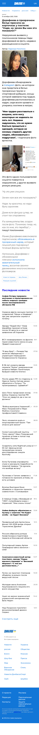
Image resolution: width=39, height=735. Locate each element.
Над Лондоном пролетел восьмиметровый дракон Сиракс (14, 610)
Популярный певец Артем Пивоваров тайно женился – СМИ (16, 547)
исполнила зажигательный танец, (13, 262)
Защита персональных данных (25, 704)
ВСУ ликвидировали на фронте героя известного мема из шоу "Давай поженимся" (17, 342)
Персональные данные (25, 698)
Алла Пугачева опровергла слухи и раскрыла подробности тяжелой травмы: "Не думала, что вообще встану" (17, 465)
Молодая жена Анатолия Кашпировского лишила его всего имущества (16, 587)
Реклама (22, 693)
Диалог (4, 14)
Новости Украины (9, 277)
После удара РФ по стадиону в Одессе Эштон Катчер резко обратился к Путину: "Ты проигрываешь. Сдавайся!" (17, 382)
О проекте (6, 693)
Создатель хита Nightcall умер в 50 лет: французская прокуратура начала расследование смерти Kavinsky (17, 450)
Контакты (6, 702)
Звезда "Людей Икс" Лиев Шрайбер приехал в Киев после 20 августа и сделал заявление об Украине (15, 329)
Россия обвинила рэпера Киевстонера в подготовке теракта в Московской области (17, 536)
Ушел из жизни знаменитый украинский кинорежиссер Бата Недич (16, 598)
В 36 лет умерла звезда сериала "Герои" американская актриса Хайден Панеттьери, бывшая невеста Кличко (17, 368)
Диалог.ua (17, 712)
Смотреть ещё (10, 619)
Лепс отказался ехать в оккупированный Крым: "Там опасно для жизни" (16, 422)
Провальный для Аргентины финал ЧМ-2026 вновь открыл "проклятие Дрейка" (16, 524)
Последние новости (16, 290)
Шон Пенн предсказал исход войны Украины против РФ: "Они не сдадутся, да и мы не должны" (16, 396)
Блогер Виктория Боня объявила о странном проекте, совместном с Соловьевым (17, 489)
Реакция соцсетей (9, 281)
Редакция (6, 697)
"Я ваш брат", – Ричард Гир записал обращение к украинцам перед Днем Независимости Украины (15, 354)
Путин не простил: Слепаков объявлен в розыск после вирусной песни (16, 575)
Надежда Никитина (16, 49)
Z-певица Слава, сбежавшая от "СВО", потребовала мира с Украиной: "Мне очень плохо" (17, 501)
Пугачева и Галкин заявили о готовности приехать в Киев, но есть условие (17, 478)
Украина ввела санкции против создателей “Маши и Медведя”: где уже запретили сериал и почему (17, 315)
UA (35, 3)
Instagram (9, 85)
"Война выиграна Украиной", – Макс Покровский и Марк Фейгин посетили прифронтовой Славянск (17, 409)
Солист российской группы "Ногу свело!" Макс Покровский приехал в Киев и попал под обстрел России (17, 435)
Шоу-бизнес (23, 277)
